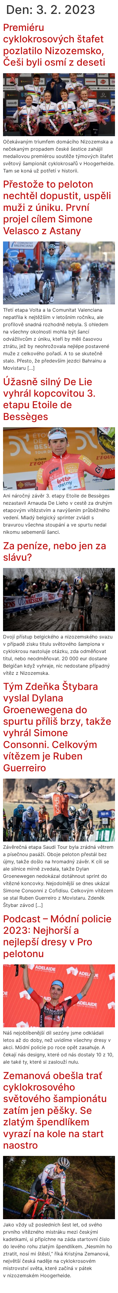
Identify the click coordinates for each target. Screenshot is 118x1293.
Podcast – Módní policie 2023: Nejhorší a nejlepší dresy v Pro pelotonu (57, 936)
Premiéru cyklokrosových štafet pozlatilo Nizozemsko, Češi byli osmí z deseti (54, 44)
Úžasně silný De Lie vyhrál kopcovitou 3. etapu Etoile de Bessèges (49, 399)
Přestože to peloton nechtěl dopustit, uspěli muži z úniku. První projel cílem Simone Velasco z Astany (57, 207)
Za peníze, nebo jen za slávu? (54, 551)
